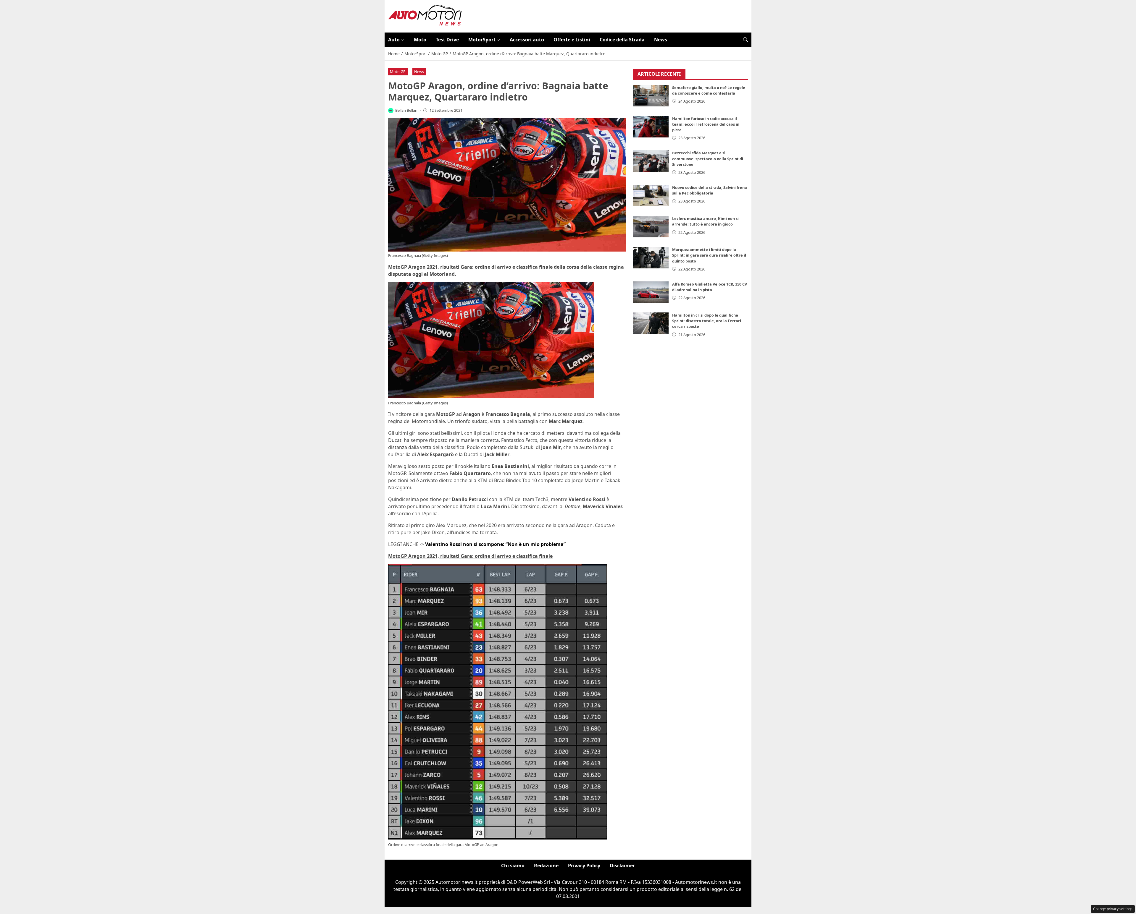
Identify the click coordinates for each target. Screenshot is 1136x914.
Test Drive (447, 39)
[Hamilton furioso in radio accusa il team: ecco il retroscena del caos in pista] (651, 126)
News (660, 39)
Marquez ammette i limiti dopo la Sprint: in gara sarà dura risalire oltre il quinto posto (709, 255)
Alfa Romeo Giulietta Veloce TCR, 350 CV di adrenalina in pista (709, 286)
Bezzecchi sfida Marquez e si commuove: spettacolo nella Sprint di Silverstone (707, 158)
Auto (394, 39)
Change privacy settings (1112, 908)
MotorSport (482, 39)
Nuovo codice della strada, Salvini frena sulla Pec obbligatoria (709, 190)
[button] (745, 39)
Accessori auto (527, 39)
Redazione (546, 865)
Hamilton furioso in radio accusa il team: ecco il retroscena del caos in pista (705, 124)
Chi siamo (513, 865)
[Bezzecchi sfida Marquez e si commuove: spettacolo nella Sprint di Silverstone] (651, 161)
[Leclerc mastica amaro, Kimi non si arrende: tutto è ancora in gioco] (651, 226)
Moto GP (398, 71)
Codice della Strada (622, 39)
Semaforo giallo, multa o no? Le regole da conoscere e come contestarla (708, 90)
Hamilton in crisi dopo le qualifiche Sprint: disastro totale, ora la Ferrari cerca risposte (706, 320)
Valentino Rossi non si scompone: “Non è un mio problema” (495, 544)
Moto (420, 39)
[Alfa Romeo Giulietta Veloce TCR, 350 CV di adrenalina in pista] (651, 292)
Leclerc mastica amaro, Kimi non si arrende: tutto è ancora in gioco (705, 221)
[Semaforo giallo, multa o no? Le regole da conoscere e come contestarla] (651, 95)
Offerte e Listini (572, 39)
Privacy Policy (584, 865)
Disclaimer (622, 865)
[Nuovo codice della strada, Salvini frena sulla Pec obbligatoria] (651, 195)
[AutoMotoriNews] (425, 15)
